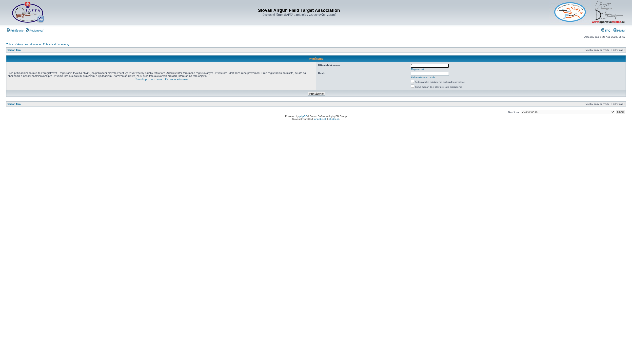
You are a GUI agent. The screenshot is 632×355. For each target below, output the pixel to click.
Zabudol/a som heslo (423, 77)
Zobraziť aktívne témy (56, 44)
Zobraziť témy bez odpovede (23, 44)
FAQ (607, 30)
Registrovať (36, 30)
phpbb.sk (334, 119)
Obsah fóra (14, 50)
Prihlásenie (16, 30)
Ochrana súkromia (176, 79)
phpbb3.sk (320, 119)
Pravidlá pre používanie (149, 79)
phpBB (303, 116)
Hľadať (620, 30)
